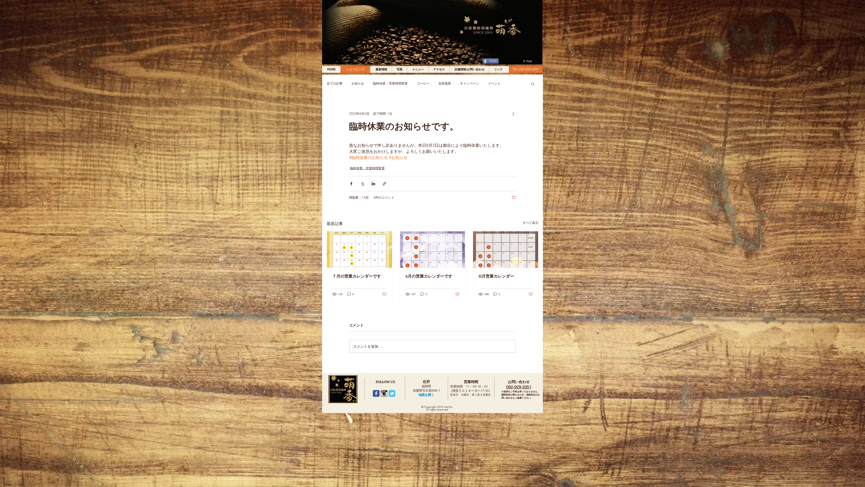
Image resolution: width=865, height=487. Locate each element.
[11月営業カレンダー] (505, 249)
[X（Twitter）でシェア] (362, 183)
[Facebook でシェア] (351, 183)
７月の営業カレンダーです (356, 276)
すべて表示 (530, 223)
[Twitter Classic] (392, 393)
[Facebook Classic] (376, 393)
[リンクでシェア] (384, 183)
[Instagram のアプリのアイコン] (384, 393)
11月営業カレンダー (496, 276)
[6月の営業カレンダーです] (432, 249)
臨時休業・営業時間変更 (390, 83)
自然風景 (444, 83)
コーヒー (423, 83)
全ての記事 (334, 83)
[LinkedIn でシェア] (373, 183)
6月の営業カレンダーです (428, 276)
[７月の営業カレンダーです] (359, 249)
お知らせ (357, 83)
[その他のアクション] (513, 113)
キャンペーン (469, 83)
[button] (532, 83)
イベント (494, 83)
